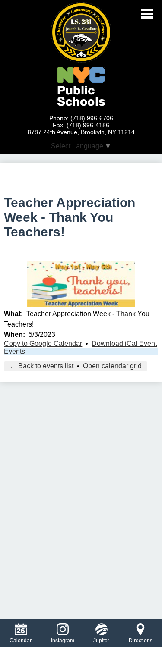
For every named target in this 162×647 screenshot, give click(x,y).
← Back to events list (41, 366)
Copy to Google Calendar (43, 343)
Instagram (62, 641)
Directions (140, 641)
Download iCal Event (124, 343)
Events (14, 351)
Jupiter (101, 641)
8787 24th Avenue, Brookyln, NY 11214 (81, 132)
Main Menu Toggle (147, 14)
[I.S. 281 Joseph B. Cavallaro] (81, 32)
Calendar (21, 641)
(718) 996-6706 (91, 118)
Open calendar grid (112, 366)
